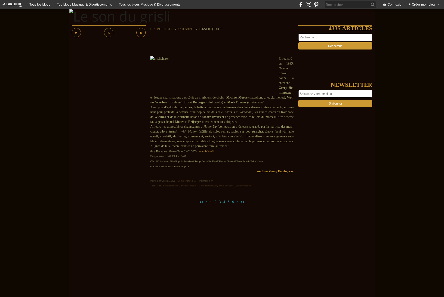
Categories (186, 29)
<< (201, 202)
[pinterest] (316, 4)
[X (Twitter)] (308, 4)
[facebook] (301, 4)
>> (243, 202)
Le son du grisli (161, 29)
